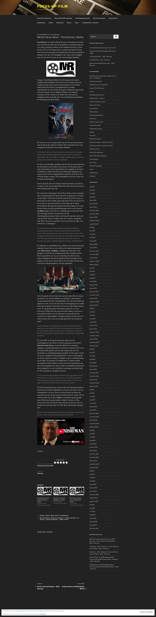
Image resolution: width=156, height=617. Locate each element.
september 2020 (94, 423)
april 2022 (92, 359)
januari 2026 (93, 207)
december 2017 (94, 528)
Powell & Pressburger (95, 166)
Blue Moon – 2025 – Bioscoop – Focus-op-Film (102, 552)
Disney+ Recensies (94, 105)
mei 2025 (92, 234)
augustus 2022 (93, 345)
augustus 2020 (93, 427)
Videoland (92, 176)
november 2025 (94, 214)
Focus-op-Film (52, 6)
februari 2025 (93, 244)
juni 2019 (92, 474)
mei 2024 (92, 274)
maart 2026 (92, 200)
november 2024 (94, 254)
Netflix (51, 22)
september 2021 (94, 383)
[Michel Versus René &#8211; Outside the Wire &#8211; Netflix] (44, 491)
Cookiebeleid (42, 614)
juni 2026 (92, 190)
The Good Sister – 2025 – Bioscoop (99, 60)
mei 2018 (92, 511)
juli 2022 (91, 349)
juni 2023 (92, 312)
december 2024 (94, 251)
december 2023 (94, 291)
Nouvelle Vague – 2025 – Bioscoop (99, 554)
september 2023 (94, 302)
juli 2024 (91, 268)
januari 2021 (93, 410)
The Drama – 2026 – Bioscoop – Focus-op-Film (103, 546)
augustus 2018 (93, 501)
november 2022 (94, 335)
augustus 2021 (93, 386)
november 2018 (94, 494)
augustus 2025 (93, 224)
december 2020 (94, 413)
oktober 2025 (93, 217)
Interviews (92, 135)
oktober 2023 (93, 298)
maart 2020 (93, 444)
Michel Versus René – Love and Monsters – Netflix (76, 499)
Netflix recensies (62, 515)
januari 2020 (93, 450)
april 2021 (92, 400)
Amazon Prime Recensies (96, 88)
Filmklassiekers (93, 112)
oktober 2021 (93, 379)
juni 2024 (92, 271)
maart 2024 (92, 281)
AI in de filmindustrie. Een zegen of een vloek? (102, 47)
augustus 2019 (93, 467)
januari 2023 (93, 329)
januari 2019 (93, 491)
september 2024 (94, 261)
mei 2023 (92, 315)
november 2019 (94, 457)
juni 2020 (92, 433)
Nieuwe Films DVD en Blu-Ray (63, 18)
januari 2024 (93, 288)
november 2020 (94, 417)
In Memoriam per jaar (95, 128)
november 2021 (94, 376)
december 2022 (94, 332)
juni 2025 (92, 230)
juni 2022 (92, 352)
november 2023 (94, 295)
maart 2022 (92, 362)
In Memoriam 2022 (95, 125)
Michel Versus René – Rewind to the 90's (101, 145)
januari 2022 (93, 369)
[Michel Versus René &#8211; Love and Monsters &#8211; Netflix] (77, 491)
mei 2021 (92, 396)
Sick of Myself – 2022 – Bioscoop (99, 548)
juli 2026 (91, 186)
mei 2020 (92, 437)
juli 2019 (91, 471)
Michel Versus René (99, 18)
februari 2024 (93, 285)
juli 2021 (91, 389)
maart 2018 (92, 518)
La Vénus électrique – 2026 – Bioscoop (100, 56)
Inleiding (91, 132)
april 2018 (92, 515)
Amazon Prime (113, 18)
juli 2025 (91, 227)
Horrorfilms (92, 118)
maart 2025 (92, 241)
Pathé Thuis (59, 22)
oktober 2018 (93, 498)
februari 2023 (93, 325)
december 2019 (94, 454)
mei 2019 (92, 477)
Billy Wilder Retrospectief (96, 95)
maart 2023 (92, 322)
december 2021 (94, 373)
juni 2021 (92, 393)
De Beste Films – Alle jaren (90, 22)
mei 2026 (92, 193)
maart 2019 (92, 484)
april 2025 (92, 237)
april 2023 (92, 318)
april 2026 (92, 197)
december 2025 (94, 210)
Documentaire (93, 108)
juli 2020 (92, 430)
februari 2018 (93, 521)
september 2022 (94, 342)
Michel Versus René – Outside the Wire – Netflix (43, 499)
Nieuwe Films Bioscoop (44, 18)
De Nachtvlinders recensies (97, 101)
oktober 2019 (93, 460)
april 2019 (92, 481)
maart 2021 (92, 403)
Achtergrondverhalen (95, 81)
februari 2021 (93, 406)
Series (77, 22)
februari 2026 (93, 203)
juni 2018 (92, 508)
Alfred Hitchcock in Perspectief (98, 84)
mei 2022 (92, 356)
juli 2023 (91, 308)
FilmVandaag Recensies (83, 18)
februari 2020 (93, 447)
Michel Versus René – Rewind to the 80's (101, 142)
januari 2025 (93, 247)
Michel (57, 34)
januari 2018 (93, 525)
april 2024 (92, 278)
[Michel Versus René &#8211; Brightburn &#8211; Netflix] (60, 491)
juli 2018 (91, 504)
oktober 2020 (93, 420)
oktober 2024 (93, 258)
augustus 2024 (93, 264)
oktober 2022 (93, 339)
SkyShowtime (41, 22)
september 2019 (94, 464)
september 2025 (94, 220)
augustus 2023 (93, 305)
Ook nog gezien (93, 159)
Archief (91, 91)
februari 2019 (93, 488)
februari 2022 (93, 366)
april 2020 (92, 440)
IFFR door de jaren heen (96, 122)
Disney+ (69, 22)
